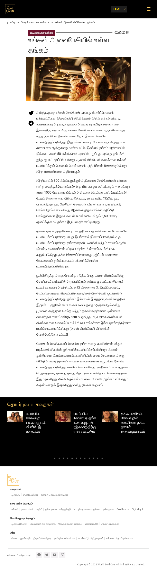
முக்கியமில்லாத (19, 523)
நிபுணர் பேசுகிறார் (42, 538)
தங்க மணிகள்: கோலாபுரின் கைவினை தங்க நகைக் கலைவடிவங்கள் (86, 422)
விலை (14, 538)
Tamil (117, 9)
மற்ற (12, 532)
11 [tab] (98, 458)
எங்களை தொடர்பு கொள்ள (119, 538)
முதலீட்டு (15, 494)
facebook (39, 555)
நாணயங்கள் (27, 509)
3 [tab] (63, 458)
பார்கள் (14, 509)
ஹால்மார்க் (25, 538)
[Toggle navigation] (150, 9)
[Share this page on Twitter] (31, 113)
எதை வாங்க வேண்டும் (21, 503)
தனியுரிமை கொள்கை (64, 538)
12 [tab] (102, 458)
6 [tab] (76, 458)
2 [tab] (59, 458)
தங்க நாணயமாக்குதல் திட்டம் (60, 509)
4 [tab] (68, 458)
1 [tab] (55, 458)
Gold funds (123, 509)
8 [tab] (85, 458)
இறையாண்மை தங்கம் (89, 509)
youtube (54, 555)
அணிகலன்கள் (30, 494)
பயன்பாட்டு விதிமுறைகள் (90, 538)
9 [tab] (89, 458)
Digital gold (138, 509)
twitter (47, 555)
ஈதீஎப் (39, 509)
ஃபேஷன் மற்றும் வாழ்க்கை (43, 523)
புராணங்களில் (92, 523)
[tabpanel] (31, 423)
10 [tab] (93, 458)
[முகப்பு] (10, 9)
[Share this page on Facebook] (31, 123)
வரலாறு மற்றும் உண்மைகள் (54, 494)
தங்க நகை (108, 509)
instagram (62, 555)
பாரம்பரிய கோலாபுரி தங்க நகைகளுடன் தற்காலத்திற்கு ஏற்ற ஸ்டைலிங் (37, 422)
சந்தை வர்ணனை (110, 523)
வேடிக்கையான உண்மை (41, 32)
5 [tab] (72, 458)
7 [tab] (80, 458)
